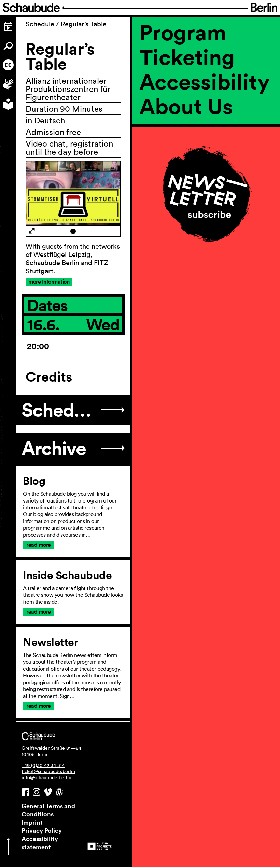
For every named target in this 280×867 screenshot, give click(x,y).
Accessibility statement (40, 843)
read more (38, 544)
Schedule (40, 24)
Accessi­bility (204, 81)
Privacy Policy (42, 830)
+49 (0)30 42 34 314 (43, 765)
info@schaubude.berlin (46, 777)
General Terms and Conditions (48, 810)
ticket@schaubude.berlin (48, 771)
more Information (48, 281)
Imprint (32, 822)
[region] (206, 140)
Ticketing (187, 56)
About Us (186, 106)
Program (182, 32)
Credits (49, 377)
